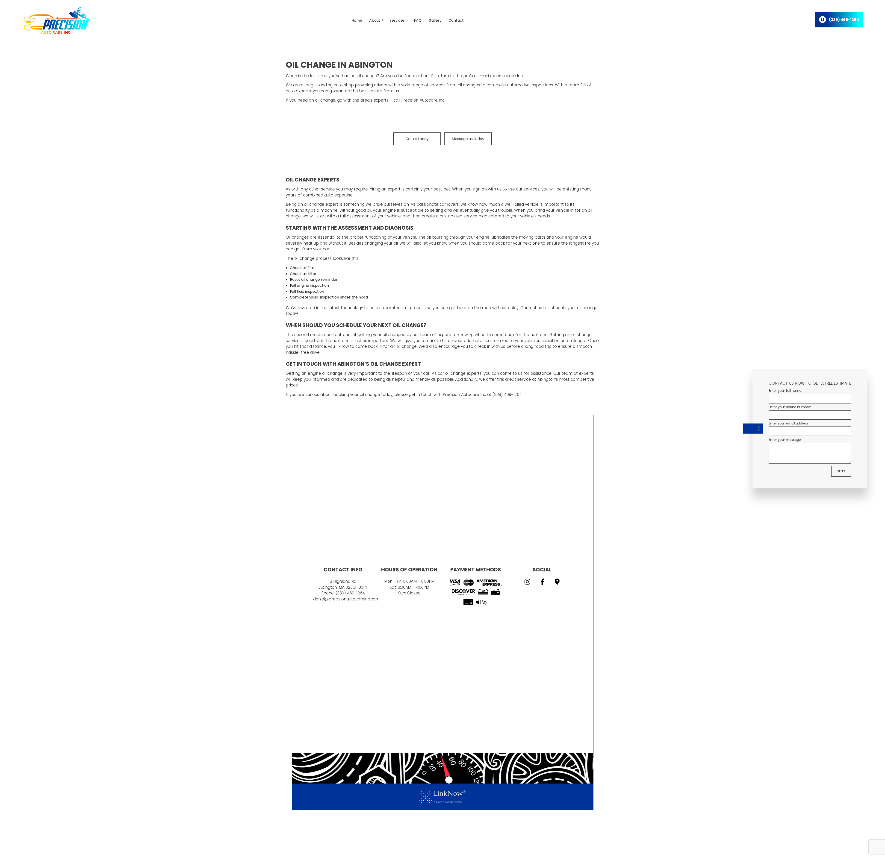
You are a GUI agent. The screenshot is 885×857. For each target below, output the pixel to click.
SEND (841, 471)
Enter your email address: (789, 423)
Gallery (435, 20)
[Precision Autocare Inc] (56, 20)
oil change (367, 76)
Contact (456, 20)
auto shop (344, 85)
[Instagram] (527, 582)
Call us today (417, 138)
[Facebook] (542, 582)
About (374, 20)
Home (356, 20)
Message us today (468, 138)
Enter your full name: (785, 390)
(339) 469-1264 (350, 593)
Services (397, 20)
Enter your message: (785, 439)
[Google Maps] (557, 582)
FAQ (418, 20)
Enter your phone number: (790, 406)
